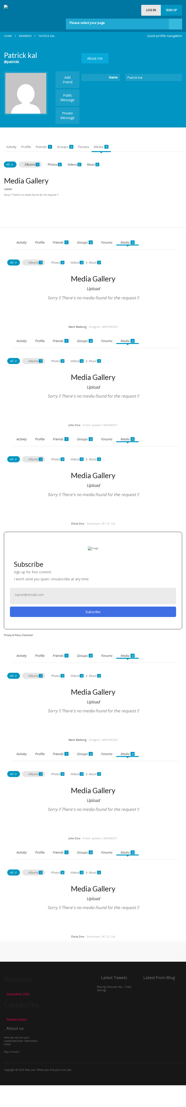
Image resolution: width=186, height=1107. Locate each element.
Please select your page (87, 23)
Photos (54, 164)
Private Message (67, 115)
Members (25, 36)
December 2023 (18, 994)
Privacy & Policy (12, 635)
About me (95, 58)
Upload (8, 189)
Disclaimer (27, 635)
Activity (11, 147)
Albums (31, 164)
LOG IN (151, 10)
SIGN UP (171, 10)
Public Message (67, 97)
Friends (43, 147)
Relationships (17, 1019)
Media (100, 147)
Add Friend (67, 79)
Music (92, 164)
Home (8, 36)
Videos (74, 164)
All (9, 164)
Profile (26, 147)
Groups (64, 147)
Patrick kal (47, 36)
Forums (83, 147)
